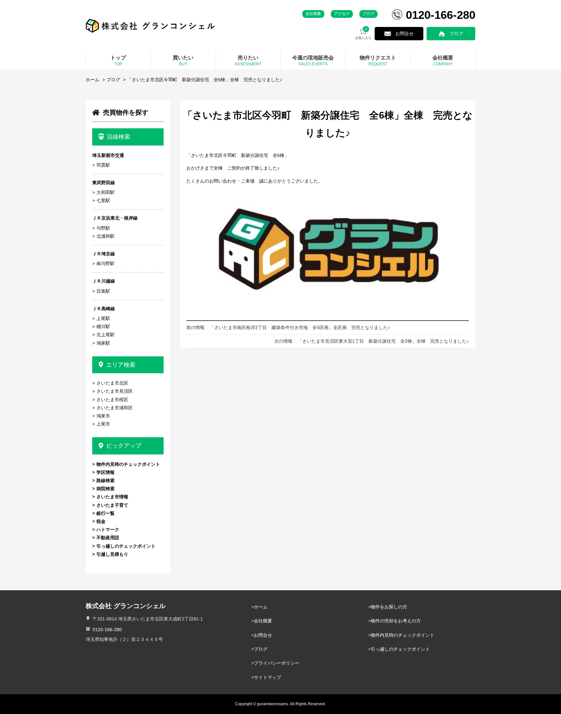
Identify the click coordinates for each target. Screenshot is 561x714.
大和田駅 (105, 192)
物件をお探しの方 (389, 606)
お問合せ (404, 33)
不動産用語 (107, 537)
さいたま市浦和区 (114, 407)
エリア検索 (120, 365)
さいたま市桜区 (112, 399)
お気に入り (363, 33)
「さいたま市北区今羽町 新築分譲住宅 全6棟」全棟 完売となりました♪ (204, 79)
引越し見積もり (112, 554)
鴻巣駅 (103, 343)
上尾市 (103, 424)
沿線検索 (118, 137)
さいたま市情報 (112, 496)
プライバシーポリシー (276, 663)
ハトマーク (107, 529)
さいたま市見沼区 (114, 391)
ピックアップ (123, 445)
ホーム (92, 79)
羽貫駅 (103, 165)
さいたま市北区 (112, 383)
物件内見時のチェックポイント (128, 464)
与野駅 (103, 228)
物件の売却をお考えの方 (396, 620)
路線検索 (105, 480)
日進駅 (103, 291)
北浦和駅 (105, 236)
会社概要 (313, 13)
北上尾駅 (105, 334)
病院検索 (105, 488)
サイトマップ (267, 677)
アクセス (342, 13)
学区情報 (105, 472)
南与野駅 (105, 263)
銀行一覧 (105, 513)
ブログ (368, 13)
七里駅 (103, 200)
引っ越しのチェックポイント (126, 546)
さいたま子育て (112, 505)
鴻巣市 (103, 415)
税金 (101, 521)
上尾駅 (103, 318)
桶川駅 (103, 326)
